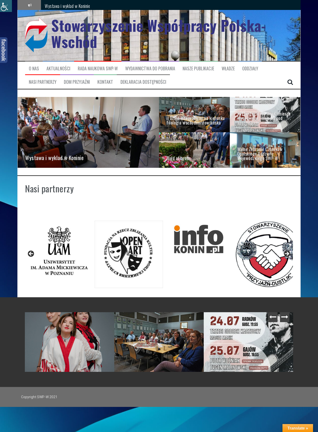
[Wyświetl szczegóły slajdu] (59, 250)
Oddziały (250, 68)
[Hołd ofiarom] (194, 150)
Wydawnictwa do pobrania (150, 68)
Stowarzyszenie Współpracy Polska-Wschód (158, 33)
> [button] (286, 254)
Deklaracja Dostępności (143, 82)
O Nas (34, 68)
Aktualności (58, 68)
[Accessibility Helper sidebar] (6, 6)
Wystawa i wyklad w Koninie (67, 4)
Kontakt (105, 82)
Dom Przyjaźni (77, 82)
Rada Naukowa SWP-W (98, 68)
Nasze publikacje (198, 68)
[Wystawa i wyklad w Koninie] (88, 132)
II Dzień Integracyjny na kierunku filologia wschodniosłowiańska (203, 322)
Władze (228, 68)
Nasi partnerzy (42, 82)
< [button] (31, 254)
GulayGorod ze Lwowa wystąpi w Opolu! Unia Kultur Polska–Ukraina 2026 (113, 322)
